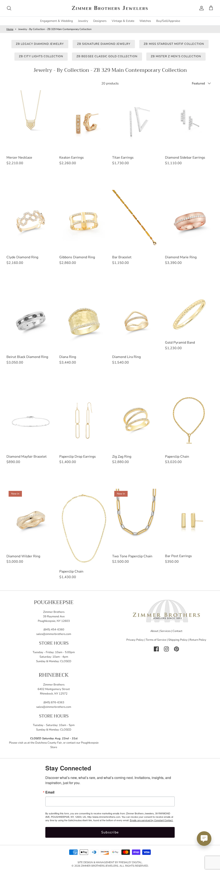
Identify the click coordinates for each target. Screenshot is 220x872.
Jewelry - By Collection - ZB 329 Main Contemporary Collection (55, 29)
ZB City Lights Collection (41, 56)
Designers (100, 21)
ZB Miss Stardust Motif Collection (174, 44)
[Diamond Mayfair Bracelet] (30, 420)
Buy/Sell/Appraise (168, 21)
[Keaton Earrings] (83, 121)
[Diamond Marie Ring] (189, 221)
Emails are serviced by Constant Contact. (151, 820)
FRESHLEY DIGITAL (130, 862)
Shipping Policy (178, 640)
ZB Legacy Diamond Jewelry (40, 44)
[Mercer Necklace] (30, 121)
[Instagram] (166, 648)
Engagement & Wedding (56, 21)
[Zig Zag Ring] (136, 420)
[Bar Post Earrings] (189, 520)
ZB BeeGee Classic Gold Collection (106, 56)
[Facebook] (156, 648)
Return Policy (197, 640)
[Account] (200, 8)
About (154, 631)
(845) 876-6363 (53, 702)
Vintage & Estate (123, 21)
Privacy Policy (135, 640)
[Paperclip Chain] (189, 420)
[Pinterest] (176, 648)
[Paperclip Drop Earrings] (83, 420)
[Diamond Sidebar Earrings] (189, 121)
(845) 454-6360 (53, 629)
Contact (177, 631)
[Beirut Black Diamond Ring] (30, 321)
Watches (145, 21)
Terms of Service (156, 640)
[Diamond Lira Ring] (136, 321)
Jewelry (83, 21)
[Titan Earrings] (136, 121)
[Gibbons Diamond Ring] (83, 221)
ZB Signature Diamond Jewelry (103, 44)
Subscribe (110, 832)
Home (9, 29)
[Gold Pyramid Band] (189, 314)
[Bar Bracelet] (136, 221)
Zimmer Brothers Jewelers (99, 865)
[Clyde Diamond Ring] (30, 221)
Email (49, 792)
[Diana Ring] (83, 321)
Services (165, 631)
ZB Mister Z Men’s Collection (176, 56)
